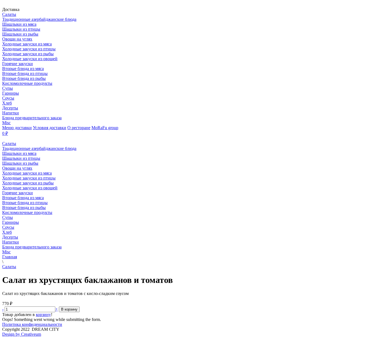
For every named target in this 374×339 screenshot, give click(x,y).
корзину (43, 314)
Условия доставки (49, 127)
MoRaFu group (104, 127)
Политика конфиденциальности (32, 324)
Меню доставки (17, 127)
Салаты (9, 266)
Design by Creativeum (21, 334)
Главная (9, 256)
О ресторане (78, 127)
